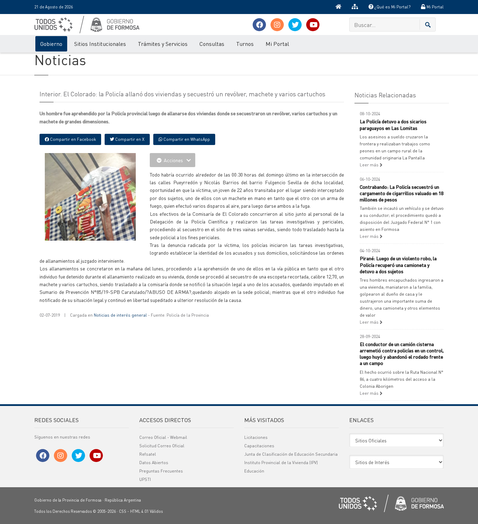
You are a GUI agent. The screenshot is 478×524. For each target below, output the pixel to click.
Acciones (173, 160)
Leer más (370, 164)
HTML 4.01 (139, 511)
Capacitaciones (259, 445)
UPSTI (145, 479)
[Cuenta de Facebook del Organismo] (259, 24)
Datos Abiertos (153, 462)
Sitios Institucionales (100, 43)
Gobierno (51, 43)
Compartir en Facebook (72, 139)
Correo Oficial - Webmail (163, 437)
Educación (254, 471)
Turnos (245, 43)
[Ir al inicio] (338, 7)
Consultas (211, 43)
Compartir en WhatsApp (186, 139)
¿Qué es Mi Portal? (391, 6)
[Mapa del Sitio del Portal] (354, 7)
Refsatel (147, 454)
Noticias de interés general (120, 315)
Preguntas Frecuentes (161, 471)
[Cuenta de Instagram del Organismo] (277, 24)
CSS (122, 511)
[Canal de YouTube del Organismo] (312, 24)
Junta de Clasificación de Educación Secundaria (291, 454)
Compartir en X (129, 139)
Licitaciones (256, 437)
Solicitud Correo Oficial (161, 445)
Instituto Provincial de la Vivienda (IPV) (281, 462)
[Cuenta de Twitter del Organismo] (295, 24)
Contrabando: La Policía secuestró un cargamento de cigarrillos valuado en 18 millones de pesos (401, 193)
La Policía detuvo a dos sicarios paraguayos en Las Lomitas (393, 124)
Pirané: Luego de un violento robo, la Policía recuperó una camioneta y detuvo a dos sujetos (398, 264)
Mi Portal (435, 6)
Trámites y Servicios (163, 43)
